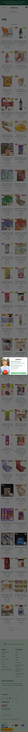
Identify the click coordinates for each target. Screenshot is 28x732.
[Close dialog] (26, 357)
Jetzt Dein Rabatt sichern (18, 373)
